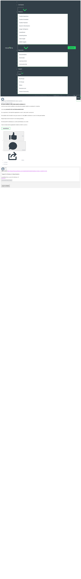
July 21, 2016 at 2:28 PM (6, 102)
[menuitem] (43, 5)
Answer (23, 150)
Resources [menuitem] (21, 50)
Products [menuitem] (21, 11)
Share (22, 160)
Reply (10, 180)
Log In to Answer (5, 185)
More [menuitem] (20, 74)
